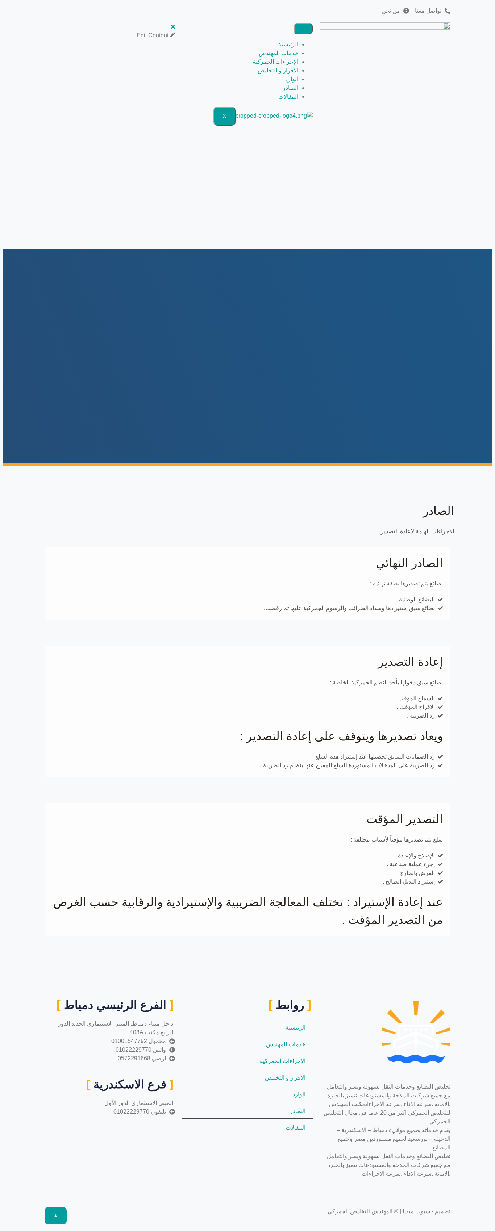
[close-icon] (173, 27)
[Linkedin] (226, 10)
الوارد (291, 79)
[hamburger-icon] (303, 28)
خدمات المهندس (278, 53)
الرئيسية (288, 44)
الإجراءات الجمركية (275, 62)
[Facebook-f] (241, 10)
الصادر (290, 88)
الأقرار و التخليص (278, 70)
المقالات (288, 96)
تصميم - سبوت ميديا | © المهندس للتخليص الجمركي (389, 1211)
